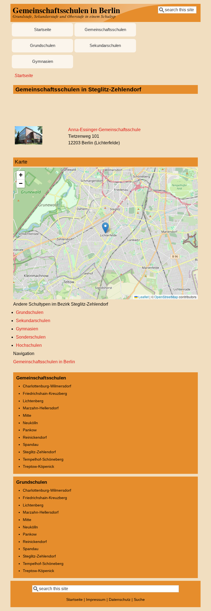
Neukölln (30, 423)
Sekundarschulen (105, 45)
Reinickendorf (35, 437)
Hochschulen (29, 345)
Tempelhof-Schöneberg (43, 459)
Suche (139, 599)
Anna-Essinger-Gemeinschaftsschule (104, 129)
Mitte (27, 415)
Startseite (42, 29)
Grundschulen (42, 45)
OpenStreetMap (166, 296)
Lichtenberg (33, 401)
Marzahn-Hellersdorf (41, 408)
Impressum (96, 599)
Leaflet (143, 296)
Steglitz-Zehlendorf (39, 452)
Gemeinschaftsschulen (105, 29)
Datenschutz (120, 599)
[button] (105, 227)
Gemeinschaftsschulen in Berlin (44, 361)
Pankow (30, 430)
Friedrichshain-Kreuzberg (45, 393)
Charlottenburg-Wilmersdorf (47, 386)
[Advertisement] (105, 110)
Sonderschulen (31, 337)
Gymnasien (42, 61)
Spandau (30, 444)
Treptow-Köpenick (38, 466)
